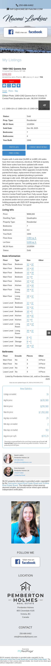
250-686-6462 (26, 5)
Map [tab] (16, 90)
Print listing (14, 153)
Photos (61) (14, 147)
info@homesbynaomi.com (26, 9)
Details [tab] (4, 90)
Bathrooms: (7, 351)
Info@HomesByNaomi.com (23, 462)
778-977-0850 (18, 473)
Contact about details (38, 147)
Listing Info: (8, 209)
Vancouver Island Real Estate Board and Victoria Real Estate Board (23, 659)
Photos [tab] (10, 90)
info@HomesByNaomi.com (25, 637)
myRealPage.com (26, 651)
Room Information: (11, 255)
